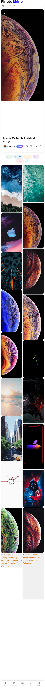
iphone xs (27, 157)
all (26, 161)
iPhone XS (18, 157)
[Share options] (19, 167)
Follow (20, 146)
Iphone (9, 157)
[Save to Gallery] (19, 171)
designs (20, 161)
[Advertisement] (22, 120)
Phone (36, 157)
